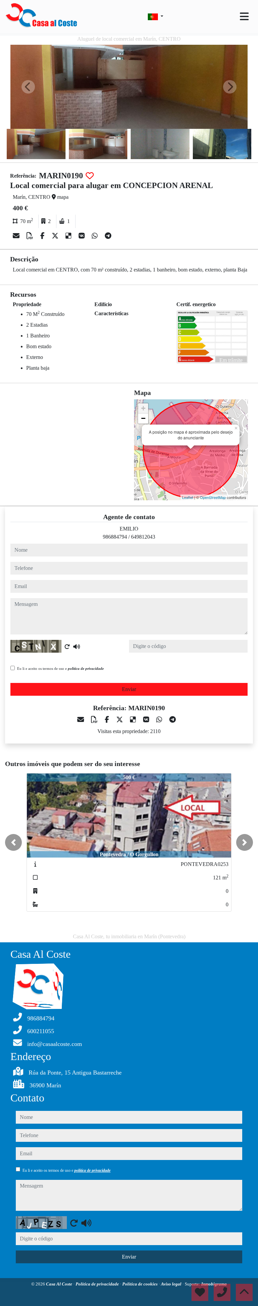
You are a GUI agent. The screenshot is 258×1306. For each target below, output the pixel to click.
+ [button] (143, 408)
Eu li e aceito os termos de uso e (60, 668)
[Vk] (82, 236)
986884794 (115, 537)
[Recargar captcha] (67, 646)
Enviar (129, 689)
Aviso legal (171, 1283)
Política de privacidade (98, 1283)
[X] (56, 236)
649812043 (143, 537)
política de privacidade (86, 668)
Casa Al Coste (59, 1283)
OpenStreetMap (213, 497)
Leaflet (187, 497)
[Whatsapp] (95, 236)
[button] (13, 842)
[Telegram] (108, 236)
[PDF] (31, 236)
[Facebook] (43, 236)
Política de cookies (140, 1283)
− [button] (143, 418)
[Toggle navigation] (244, 16)
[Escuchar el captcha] (76, 646)
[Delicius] (69, 236)
